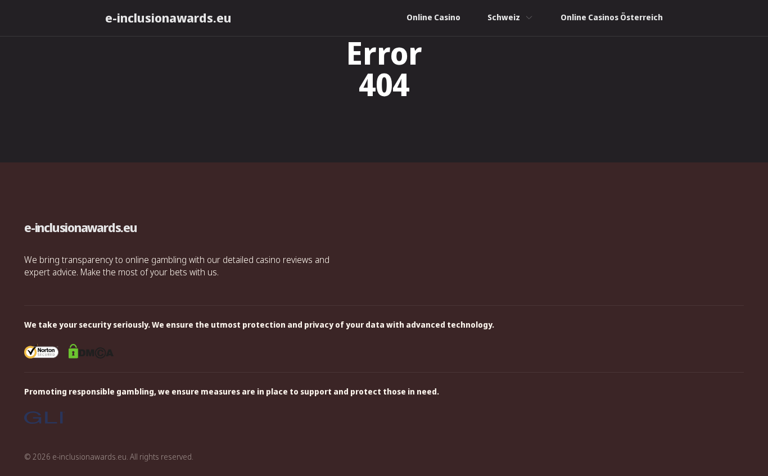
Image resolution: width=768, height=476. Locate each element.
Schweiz (503, 17)
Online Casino (433, 17)
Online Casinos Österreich (612, 17)
